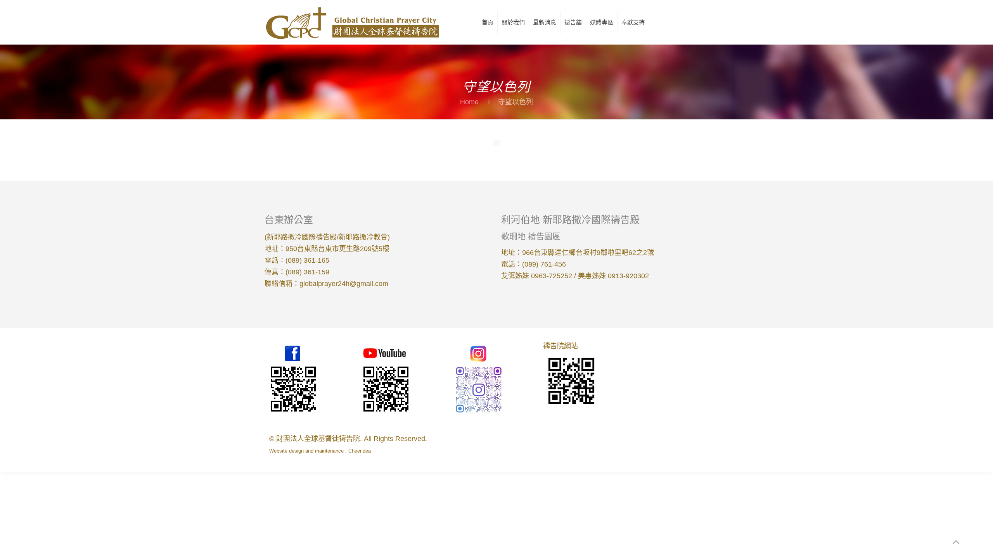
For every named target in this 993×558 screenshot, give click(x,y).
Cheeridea (359, 451)
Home (469, 102)
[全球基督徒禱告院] (352, 22)
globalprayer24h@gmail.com (343, 284)
